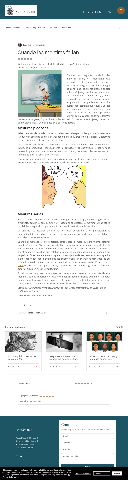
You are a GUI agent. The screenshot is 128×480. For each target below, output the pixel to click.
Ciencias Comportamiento (35, 27)
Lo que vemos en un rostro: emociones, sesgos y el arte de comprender (64, 357)
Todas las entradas (12, 27)
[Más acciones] (108, 44)
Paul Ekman (66, 27)
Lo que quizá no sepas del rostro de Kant (22, 357)
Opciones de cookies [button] (83, 473)
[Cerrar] (125, 473)
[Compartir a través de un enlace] (31, 305)
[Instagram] (17, 456)
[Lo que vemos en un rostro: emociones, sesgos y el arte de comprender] (64, 342)
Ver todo (119, 327)
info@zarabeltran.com (25, 444)
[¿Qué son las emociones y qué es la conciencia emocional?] (104, 342)
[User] (121, 10)
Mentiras (53, 27)
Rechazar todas (102, 473)
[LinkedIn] (21, 456)
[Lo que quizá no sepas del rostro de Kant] (23, 342)
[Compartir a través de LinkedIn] (25, 305)
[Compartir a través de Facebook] (19, 305)
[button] (119, 28)
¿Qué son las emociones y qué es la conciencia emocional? (103, 357)
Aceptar (117, 473)
